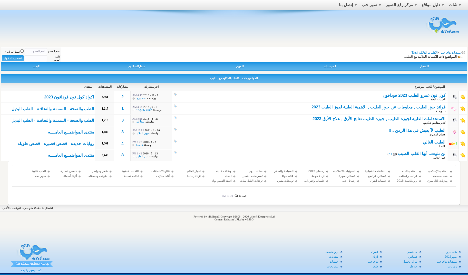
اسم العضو (54, 51)
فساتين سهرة (347, 176)
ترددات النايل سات (251, 180)
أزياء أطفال (70, 176)
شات (453, 4)
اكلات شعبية (131, 176)
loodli (442, 146)
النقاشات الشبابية (375, 171)
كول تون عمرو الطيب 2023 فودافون (414, 95)
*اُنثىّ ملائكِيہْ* (144, 109)
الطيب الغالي (434, 142)
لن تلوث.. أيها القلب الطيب (422, 153)
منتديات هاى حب (451, 52)
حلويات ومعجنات (98, 176)
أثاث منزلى (163, 176)
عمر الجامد (439, 157)
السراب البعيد (438, 99)
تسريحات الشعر (253, 176)
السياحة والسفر (283, 171)
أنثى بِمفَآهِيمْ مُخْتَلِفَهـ (434, 122)
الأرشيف (16, 208)
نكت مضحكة (440, 176)
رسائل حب (348, 180)
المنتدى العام (409, 171)
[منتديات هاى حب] (443, 34)
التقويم (240, 66)
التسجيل (424, 66)
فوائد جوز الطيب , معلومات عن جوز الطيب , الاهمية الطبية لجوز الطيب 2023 (379, 107)
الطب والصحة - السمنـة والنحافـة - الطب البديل (52, 108)
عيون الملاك (143, 133)
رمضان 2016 (316, 171)
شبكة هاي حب (31, 208)
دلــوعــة (441, 111)
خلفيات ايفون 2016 (378, 183)
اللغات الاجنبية (130, 171)
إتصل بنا (346, 4)
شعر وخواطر (100, 171)
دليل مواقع (431, 4)
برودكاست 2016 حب (407, 183)
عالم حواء (287, 176)
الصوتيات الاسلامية (344, 171)
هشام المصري (437, 134)
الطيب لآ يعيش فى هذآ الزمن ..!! (417, 130)
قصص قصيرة (68, 171)
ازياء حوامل (317, 176)
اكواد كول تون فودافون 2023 (69, 97)
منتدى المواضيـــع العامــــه (71, 132)
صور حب (369, 4)
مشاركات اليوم (136, 66)
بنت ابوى (141, 98)
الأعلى (6, 208)
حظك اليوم (256, 171)
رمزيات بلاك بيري (437, 180)
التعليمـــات (330, 66)
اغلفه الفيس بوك (222, 180)
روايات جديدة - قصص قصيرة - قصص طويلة (56, 143)
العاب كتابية (39, 171)
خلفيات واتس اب (314, 180)
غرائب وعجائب (408, 176)
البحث (36, 66)
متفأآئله (140, 121)
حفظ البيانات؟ (12, 51)
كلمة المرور (56, 58)
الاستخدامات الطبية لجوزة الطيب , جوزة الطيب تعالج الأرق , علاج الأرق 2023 (379, 118)
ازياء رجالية (194, 176)
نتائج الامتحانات (160, 171)
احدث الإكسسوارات (223, 178)
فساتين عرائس (377, 176)
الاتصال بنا (47, 208)
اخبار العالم (194, 171)
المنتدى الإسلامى (438, 171)
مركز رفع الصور (399, 4)
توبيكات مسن (285, 180)
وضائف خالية (224, 171)
